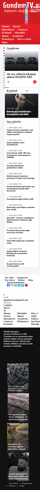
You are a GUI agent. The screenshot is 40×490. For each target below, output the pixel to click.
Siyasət (16, 26)
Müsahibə (20, 32)
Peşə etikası (10, 280)
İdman (5, 35)
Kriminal (6, 32)
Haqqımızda (22, 277)
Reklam (21, 280)
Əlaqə (33, 11)
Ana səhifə (9, 277)
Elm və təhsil (24, 39)
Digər (5, 42)
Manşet (6, 26)
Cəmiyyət (22, 29)
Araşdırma (17, 35)
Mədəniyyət (8, 39)
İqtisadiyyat (8, 29)
